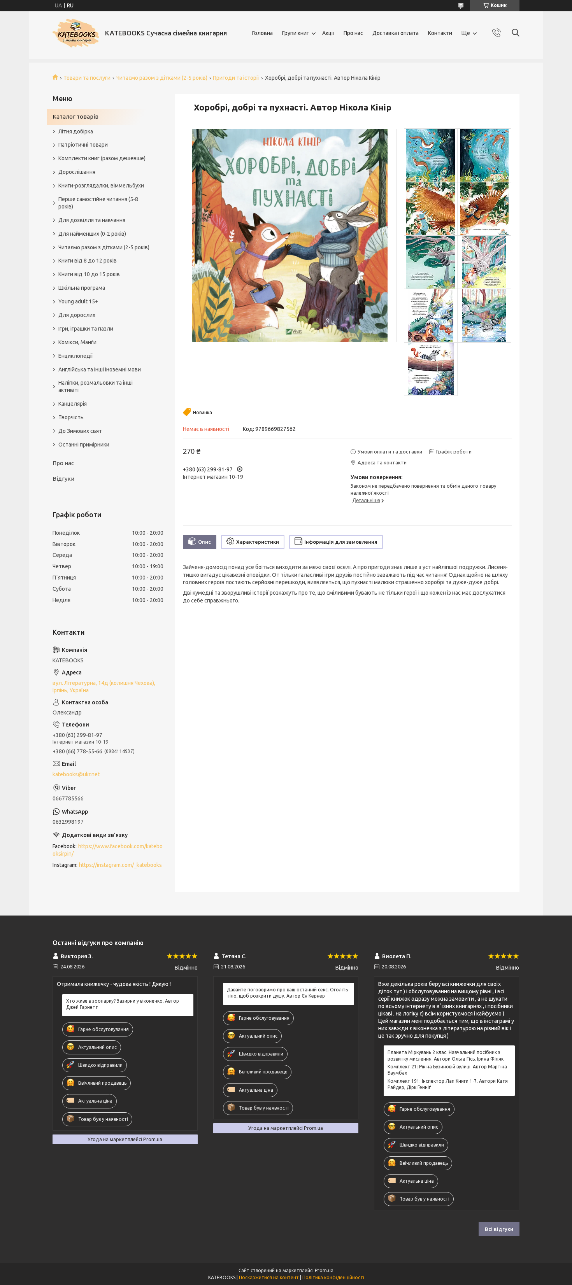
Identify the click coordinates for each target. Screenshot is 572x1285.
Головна (262, 33)
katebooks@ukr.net (76, 774)
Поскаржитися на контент (269, 1277)
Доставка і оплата (395, 33)
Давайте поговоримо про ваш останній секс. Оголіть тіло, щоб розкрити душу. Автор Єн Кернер (287, 992)
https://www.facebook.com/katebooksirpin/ (108, 850)
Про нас (353, 33)
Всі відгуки (499, 1229)
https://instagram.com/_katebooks (120, 865)
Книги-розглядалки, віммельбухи (101, 185)
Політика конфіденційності (333, 1277)
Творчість (71, 417)
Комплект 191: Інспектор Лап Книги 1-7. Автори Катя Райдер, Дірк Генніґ (448, 1084)
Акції (328, 33)
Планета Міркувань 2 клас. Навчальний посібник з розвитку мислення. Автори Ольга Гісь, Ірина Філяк (446, 1055)
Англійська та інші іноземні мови (99, 369)
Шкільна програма (81, 288)
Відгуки (63, 478)
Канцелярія (72, 404)
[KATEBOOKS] (76, 33)
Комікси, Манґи (77, 342)
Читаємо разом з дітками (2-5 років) (161, 78)
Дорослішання (76, 172)
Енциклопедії (75, 356)
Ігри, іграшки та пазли (85, 329)
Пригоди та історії (236, 78)
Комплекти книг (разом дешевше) (102, 158)
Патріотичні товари (83, 145)
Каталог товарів (75, 116)
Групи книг (295, 33)
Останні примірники (83, 444)
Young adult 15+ (78, 301)
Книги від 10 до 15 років (89, 274)
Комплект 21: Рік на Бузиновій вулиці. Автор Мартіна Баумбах (447, 1069)
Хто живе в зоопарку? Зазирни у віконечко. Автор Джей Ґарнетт (122, 1004)
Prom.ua (324, 1270)
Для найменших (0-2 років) (92, 234)
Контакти (440, 33)
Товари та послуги (87, 78)
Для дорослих (76, 315)
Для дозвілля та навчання (91, 220)
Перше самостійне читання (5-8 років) (98, 203)
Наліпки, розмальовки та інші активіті (95, 386)
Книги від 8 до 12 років (87, 260)
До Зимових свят (80, 431)
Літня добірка (75, 131)
